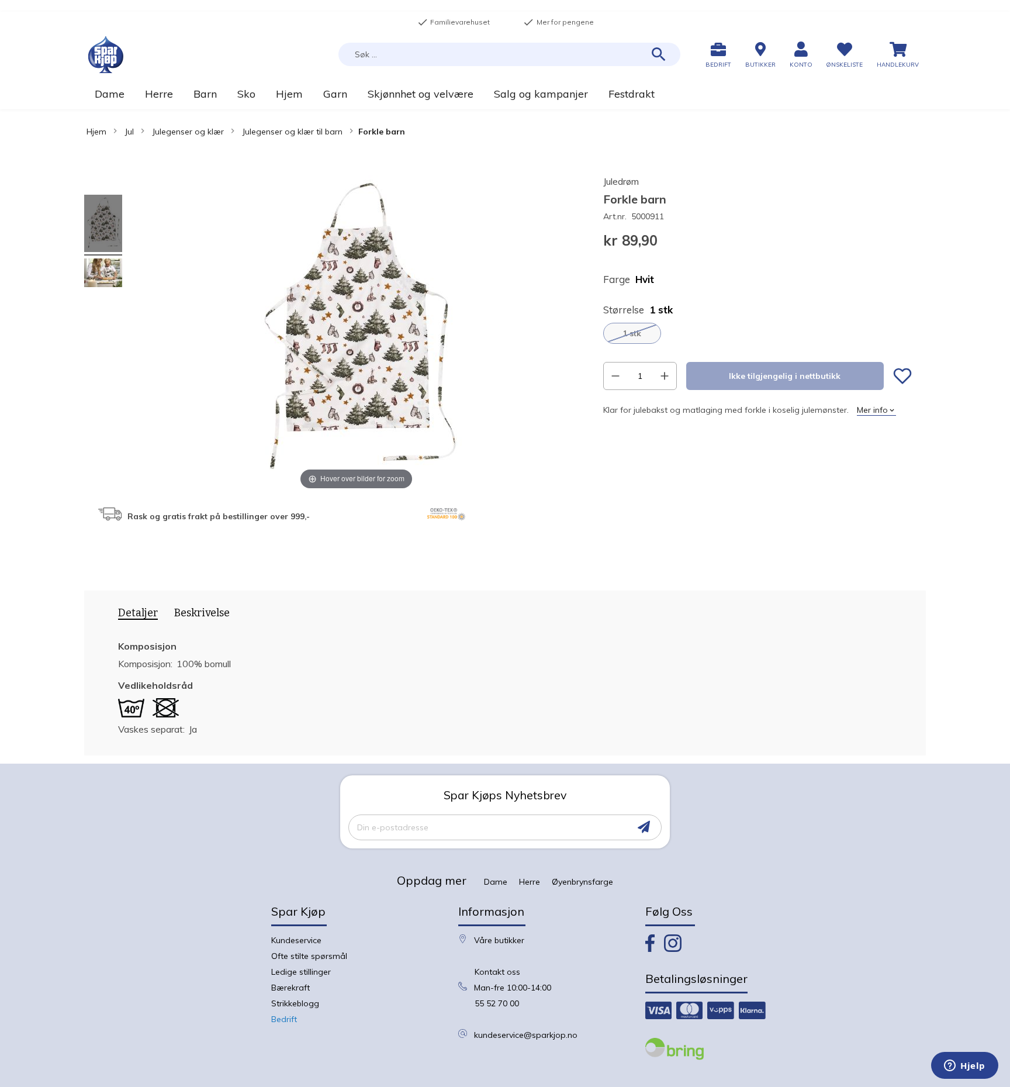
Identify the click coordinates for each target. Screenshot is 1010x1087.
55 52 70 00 (497, 1003)
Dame (495, 881)
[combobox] (509, 54)
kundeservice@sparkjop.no (525, 1035)
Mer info (872, 410)
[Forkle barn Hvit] (103, 225)
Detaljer (138, 613)
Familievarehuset (453, 22)
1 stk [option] (631, 333)
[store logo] (105, 54)
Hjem (96, 131)
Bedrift (284, 1019)
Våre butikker (499, 940)
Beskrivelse (202, 613)
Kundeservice (296, 940)
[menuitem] (109, 93)
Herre (529, 881)
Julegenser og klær (188, 131)
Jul (129, 131)
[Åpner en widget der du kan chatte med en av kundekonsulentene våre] (964, 1066)
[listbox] (757, 333)
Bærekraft (290, 987)
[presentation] (134, 615)
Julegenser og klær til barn (292, 131)
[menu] (505, 93)
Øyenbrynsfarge (582, 881)
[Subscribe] (644, 827)
